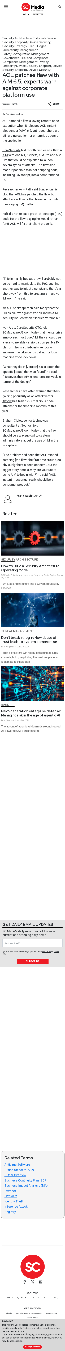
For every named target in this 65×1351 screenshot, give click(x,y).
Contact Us (36, 1298)
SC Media (10, 1298)
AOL (5, 121)
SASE (5, 704)
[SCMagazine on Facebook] (25, 1282)
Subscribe (32, 961)
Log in (25, 14)
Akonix (7, 401)
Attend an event (37, 1313)
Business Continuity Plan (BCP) (26, 1180)
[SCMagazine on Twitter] (33, 1282)
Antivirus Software (17, 1164)
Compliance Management (20, 62)
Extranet (10, 1191)
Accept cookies (32, 1347)
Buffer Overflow (15, 1175)
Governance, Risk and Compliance (25, 58)
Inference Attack (16, 1206)
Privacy (44, 62)
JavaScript (23, 175)
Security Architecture (17, 38)
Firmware (11, 1196)
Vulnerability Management (20, 50)
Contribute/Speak (22, 1313)
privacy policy (50, 1337)
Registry (10, 1212)
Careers (47, 1298)
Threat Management (17, 631)
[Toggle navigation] (6, 6)
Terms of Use (46, 952)
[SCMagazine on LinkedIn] (40, 1282)
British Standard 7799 (19, 1170)
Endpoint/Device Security (32, 42)
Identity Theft (14, 1201)
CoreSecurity (11, 150)
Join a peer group (51, 1313)
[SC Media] (32, 7)
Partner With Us (32, 1317)
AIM (5, 155)
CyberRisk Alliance (23, 1298)
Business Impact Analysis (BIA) (26, 1185)
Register (38, 14)
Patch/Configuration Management (26, 54)
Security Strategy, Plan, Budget (24, 46)
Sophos (26, 425)
